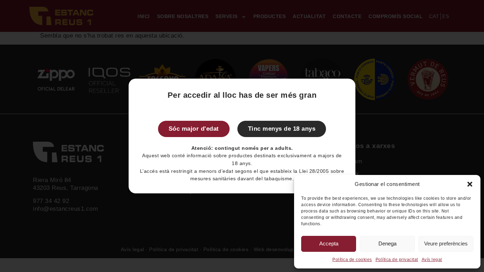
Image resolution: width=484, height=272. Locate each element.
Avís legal (432, 259)
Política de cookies (352, 259)
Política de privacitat (397, 259)
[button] (469, 184)
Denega (387, 243)
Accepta (328, 243)
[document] (242, 136)
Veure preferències (446, 243)
